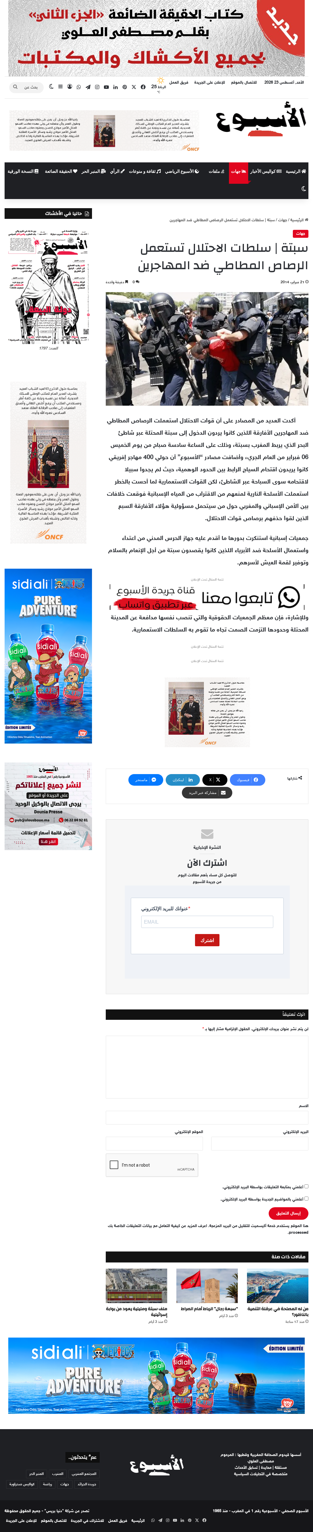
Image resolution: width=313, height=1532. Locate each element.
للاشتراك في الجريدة (87, 1521)
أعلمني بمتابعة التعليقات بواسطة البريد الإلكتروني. (262, 1187)
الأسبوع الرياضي (180, 171)
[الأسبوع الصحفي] (260, 118)
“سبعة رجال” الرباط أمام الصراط (209, 1309)
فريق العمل (178, 82)
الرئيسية (293, 171)
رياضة (47, 1484)
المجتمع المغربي (84, 1474)
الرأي (115, 171)
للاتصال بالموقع (244, 82)
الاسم (303, 1106)
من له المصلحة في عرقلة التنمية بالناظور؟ (278, 1312)
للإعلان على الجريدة (209, 82)
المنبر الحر (91, 171)
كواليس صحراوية (22, 1484)
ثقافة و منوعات (142, 171)
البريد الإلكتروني (295, 1132)
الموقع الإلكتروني (189, 1132)
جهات (236, 171)
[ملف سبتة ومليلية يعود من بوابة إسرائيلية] (136, 1286)
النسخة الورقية (21, 171)
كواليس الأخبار (263, 171)
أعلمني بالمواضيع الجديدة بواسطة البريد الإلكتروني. (261, 1199)
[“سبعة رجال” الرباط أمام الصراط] (207, 1286)
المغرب (57, 1474)
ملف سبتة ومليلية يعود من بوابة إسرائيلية (136, 1312)
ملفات (215, 171)
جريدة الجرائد (87, 1484)
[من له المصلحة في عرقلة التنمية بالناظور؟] (277, 1286)
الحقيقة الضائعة (59, 171)
